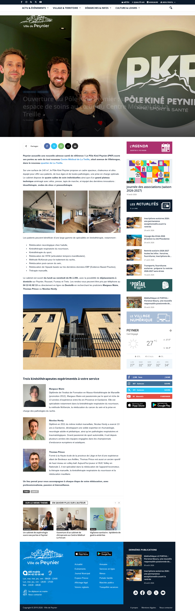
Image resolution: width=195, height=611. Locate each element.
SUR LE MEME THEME (36, 502)
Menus (102, 573)
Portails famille (106, 578)
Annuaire (153, 2)
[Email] (68, 146)
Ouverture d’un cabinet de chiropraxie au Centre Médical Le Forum (71, 535)
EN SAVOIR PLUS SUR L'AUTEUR (68, 502)
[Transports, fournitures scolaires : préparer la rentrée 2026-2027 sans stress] (134, 270)
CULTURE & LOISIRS (126, 7)
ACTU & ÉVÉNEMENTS (34, 7)
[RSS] (31, 2)
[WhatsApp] (61, 146)
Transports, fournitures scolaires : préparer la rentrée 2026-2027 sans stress (158, 268)
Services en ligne (107, 569)
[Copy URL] (82, 146)
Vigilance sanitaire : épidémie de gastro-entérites (105, 533)
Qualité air (138, 2)
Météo (126, 2)
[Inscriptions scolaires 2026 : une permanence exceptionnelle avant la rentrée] (134, 222)
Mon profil (167, 2)
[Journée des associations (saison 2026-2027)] (149, 171)
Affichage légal (81, 582)
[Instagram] (26, 2)
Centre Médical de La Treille (75, 159)
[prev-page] (115, 502)
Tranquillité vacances (108, 587)
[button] (170, 8)
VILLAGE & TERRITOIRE (65, 7)
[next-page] (119, 502)
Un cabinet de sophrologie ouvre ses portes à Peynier (35, 533)
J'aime (167, 377)
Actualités (43, 92)
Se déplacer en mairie (38, 591)
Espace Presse (81, 578)
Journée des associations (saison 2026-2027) (149, 189)
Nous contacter (35, 594)
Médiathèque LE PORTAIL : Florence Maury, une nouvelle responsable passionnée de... (158, 301)
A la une (130, 182)
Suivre (167, 383)
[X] (36, 2)
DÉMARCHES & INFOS (96, 7)
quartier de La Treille (51, 163)
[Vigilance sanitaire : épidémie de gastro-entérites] (105, 519)
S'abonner (165, 396)
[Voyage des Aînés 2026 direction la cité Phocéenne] (134, 240)
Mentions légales (149, 607)
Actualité (78, 564)
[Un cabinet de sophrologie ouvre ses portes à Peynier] (38, 519)
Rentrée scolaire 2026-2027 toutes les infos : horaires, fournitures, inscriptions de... (158, 253)
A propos (134, 607)
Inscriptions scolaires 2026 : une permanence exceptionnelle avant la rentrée (157, 222)
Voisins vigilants (82, 587)
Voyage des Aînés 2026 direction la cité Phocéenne (156, 237)
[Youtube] (40, 2)
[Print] (75, 146)
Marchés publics (106, 582)
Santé (35, 491)
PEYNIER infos (29, 92)
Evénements (80, 569)
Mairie (93, 529)
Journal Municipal (82, 573)
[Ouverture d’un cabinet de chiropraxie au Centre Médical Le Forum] (72, 519)
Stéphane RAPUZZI (33, 120)
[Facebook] (21, 2)
